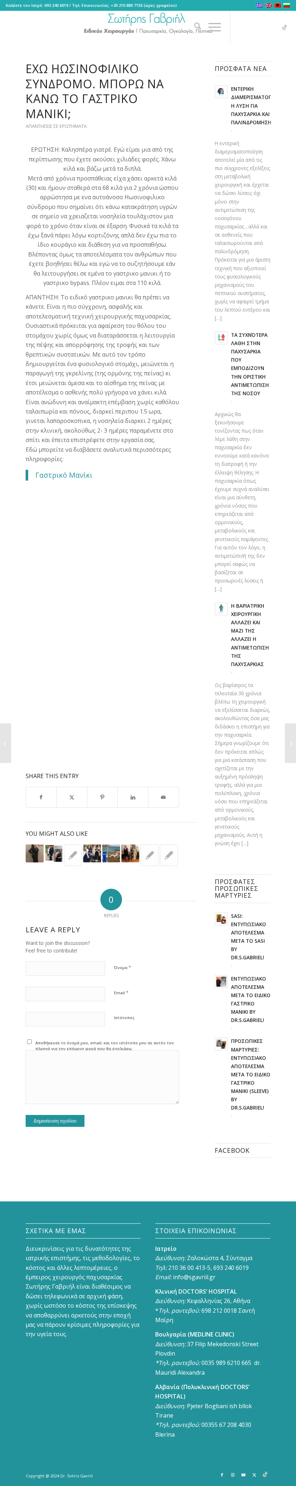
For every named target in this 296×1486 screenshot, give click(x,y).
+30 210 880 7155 (127, 5)
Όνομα (122, 967)
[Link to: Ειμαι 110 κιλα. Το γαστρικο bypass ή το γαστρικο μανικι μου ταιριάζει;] (73, 855)
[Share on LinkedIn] (133, 797)
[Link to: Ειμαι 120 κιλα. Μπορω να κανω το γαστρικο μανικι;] (149, 855)
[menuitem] (194, 27)
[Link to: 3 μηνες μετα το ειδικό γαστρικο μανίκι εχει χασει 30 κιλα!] (35, 853)
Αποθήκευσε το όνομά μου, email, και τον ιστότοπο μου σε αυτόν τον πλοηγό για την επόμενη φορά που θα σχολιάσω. (104, 1046)
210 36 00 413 (186, 1268)
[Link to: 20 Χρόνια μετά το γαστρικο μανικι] (111, 853)
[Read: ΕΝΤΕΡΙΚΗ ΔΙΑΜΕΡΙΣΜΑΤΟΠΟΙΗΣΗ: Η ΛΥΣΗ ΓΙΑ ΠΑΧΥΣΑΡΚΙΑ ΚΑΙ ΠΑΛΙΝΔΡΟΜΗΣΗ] (221, 91)
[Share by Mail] (163, 797)
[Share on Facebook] (41, 797)
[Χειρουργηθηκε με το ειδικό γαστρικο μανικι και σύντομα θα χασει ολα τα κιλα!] (5, 743)
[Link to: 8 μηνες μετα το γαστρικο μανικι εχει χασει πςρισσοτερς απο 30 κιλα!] (92, 853)
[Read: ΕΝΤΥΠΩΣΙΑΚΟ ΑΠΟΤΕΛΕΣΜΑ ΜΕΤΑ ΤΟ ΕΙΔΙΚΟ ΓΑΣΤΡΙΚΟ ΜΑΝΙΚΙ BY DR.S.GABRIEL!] (221, 981)
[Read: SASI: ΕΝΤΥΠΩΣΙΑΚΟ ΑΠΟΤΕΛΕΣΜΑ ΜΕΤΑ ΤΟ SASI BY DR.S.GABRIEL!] (221, 918)
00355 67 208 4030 (226, 1425)
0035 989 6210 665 (226, 1363)
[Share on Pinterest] (102, 797)
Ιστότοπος (124, 1017)
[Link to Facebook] (241, 27)
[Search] (194, 27)
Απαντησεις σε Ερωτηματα (56, 126)
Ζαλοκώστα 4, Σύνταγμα (219, 1258)
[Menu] (211, 27)
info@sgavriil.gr (194, 1277)
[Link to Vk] (284, 27)
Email (121, 992)
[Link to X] (274, 27)
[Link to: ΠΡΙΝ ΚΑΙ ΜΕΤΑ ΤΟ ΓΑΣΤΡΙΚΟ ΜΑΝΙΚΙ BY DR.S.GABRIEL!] (54, 853)
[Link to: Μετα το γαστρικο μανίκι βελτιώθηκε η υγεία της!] (130, 853)
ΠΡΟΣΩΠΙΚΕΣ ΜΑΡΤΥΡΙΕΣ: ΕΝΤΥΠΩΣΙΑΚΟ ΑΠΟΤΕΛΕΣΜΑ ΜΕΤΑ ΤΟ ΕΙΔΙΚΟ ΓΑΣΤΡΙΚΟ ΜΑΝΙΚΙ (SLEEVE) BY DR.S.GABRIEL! (250, 1074)
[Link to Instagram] (252, 27)
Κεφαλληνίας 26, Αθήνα (218, 1301)
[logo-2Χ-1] (148, 27)
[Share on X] (72, 797)
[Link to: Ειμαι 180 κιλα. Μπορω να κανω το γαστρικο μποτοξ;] (169, 855)
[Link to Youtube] (263, 27)
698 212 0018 (219, 1311)
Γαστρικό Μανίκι (63, 475)
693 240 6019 (56, 5)
